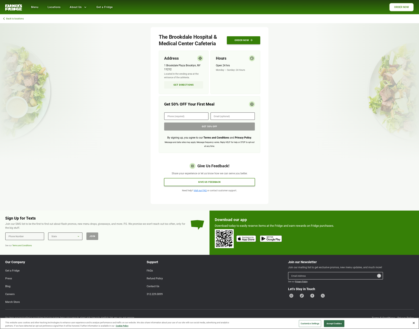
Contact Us (153, 286)
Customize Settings (310, 323)
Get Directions (183, 84)
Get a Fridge (104, 7)
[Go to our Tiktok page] (302, 295)
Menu (34, 7)
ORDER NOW (401, 7)
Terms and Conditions (216, 137)
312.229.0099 (155, 294)
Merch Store (12, 302)
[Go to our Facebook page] (312, 295)
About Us (76, 7)
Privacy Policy (243, 137)
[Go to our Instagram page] (291, 295)
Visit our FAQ (200, 190)
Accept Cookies (334, 323)
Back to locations (15, 18)
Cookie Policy (122, 325)
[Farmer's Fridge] (13, 7)
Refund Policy (155, 278)
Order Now (242, 40)
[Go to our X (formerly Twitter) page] (322, 295)
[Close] (413, 323)
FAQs (150, 270)
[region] (209, 323)
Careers (10, 294)
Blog (7, 286)
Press (8, 278)
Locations (54, 7)
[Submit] (379, 276)
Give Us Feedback (209, 182)
